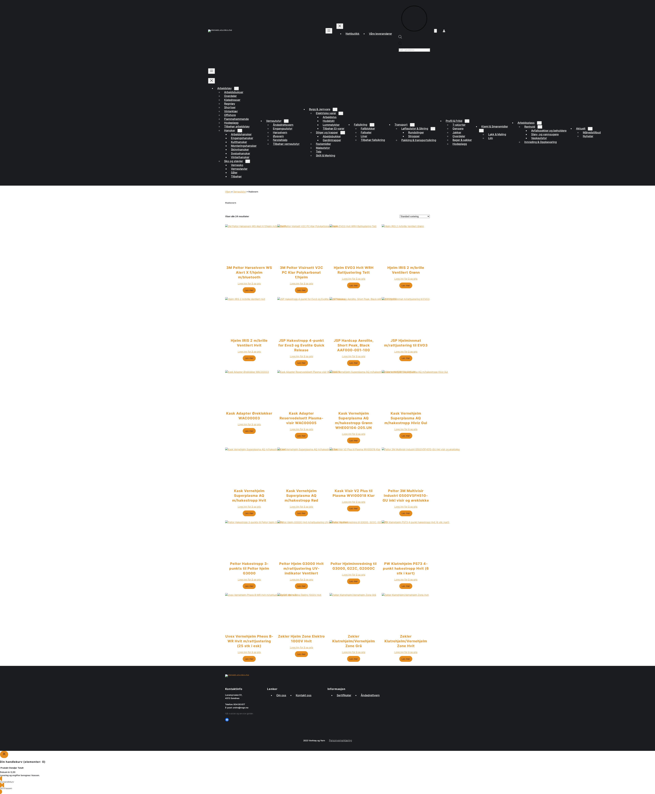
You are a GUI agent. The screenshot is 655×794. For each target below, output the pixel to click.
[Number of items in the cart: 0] (435, 31)
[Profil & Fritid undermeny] (467, 121)
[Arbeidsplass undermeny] (539, 123)
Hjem (228, 191)
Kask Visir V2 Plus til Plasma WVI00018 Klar (354, 493)
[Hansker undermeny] (239, 130)
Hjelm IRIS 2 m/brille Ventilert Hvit (249, 342)
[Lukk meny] (339, 26)
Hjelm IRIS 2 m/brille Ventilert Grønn (405, 270)
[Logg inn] (444, 31)
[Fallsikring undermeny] (372, 125)
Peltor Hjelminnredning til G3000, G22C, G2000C (354, 566)
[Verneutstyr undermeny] (286, 121)
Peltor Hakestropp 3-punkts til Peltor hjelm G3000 (249, 568)
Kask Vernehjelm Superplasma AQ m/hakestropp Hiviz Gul (405, 418)
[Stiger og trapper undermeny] (342, 132)
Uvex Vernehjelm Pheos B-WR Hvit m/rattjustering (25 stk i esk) (249, 641)
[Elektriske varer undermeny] (340, 113)
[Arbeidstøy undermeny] (236, 88)
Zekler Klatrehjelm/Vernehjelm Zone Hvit (405, 641)
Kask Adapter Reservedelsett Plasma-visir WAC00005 (301, 418)
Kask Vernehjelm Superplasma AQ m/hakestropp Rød (301, 495)
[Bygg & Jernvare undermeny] (335, 109)
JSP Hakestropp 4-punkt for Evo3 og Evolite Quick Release (301, 345)
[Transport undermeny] (412, 125)
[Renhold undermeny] (539, 127)
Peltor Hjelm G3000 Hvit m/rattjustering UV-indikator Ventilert (301, 568)
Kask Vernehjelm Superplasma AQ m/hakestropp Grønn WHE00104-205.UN (353, 420)
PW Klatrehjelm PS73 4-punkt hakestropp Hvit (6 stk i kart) (406, 568)
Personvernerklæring (340, 740)
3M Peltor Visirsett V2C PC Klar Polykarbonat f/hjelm (301, 272)
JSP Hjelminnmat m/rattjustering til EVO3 (406, 342)
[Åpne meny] (328, 31)
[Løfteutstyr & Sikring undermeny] (433, 129)
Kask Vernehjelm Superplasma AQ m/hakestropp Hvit (249, 495)
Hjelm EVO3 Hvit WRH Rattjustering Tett (354, 270)
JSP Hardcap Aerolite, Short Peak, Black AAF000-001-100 (354, 345)
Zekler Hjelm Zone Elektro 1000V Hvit (301, 638)
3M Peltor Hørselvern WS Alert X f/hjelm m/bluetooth (249, 272)
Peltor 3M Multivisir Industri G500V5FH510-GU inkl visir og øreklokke (406, 495)
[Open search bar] (400, 37)
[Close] (4, 754)
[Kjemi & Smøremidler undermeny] (481, 130)
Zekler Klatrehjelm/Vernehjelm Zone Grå (353, 641)
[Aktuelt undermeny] (590, 129)
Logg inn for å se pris (249, 283)
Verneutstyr (239, 191)
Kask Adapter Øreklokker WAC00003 (249, 415)
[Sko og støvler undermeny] (247, 161)
